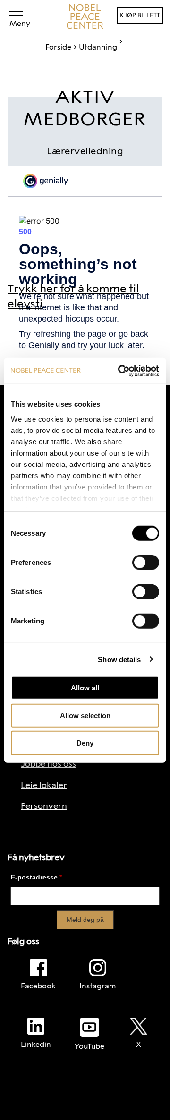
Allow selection (85, 715)
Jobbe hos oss (48, 764)
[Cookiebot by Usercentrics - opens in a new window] (120, 371)
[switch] (145, 562)
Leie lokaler (44, 785)
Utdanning (98, 46)
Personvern (44, 806)
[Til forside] (85, 16)
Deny (85, 743)
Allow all (85, 688)
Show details (119, 659)
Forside (58, 46)
